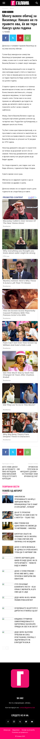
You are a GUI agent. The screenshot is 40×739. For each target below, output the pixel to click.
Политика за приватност (20, 732)
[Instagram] (14, 721)
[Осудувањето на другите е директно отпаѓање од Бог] (7, 611)
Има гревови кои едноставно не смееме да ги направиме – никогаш (25, 525)
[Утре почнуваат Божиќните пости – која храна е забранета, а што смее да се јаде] (7, 587)
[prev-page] (3, 648)
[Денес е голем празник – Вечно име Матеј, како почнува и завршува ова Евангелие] (7, 573)
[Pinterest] (20, 38)
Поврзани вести (10, 486)
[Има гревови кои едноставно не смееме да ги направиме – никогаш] (7, 526)
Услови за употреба (28, 730)
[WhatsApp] (27, 38)
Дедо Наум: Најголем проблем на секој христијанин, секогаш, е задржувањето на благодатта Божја (25, 637)
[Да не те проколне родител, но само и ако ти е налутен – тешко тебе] (7, 515)
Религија (10, 12)
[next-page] (7, 648)
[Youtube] (32, 722)
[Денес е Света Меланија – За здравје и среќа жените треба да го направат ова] (7, 550)
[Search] (37, 3)
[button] (3, 3)
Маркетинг (16, 730)
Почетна (5, 8)
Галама (7, 32)
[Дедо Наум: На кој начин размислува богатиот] (7, 600)
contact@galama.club (27, 707)
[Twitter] (13, 38)
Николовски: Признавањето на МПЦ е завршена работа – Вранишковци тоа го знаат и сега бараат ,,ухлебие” (26, 502)
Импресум (7, 730)
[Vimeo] (26, 722)
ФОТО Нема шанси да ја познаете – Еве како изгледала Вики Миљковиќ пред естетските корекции (11, 473)
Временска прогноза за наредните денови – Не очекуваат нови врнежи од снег (29, 471)
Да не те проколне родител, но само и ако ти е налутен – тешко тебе (25, 515)
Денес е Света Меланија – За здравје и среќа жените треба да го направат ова (26, 549)
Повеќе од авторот (12, 490)
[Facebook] (5, 38)
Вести (12, 8)
